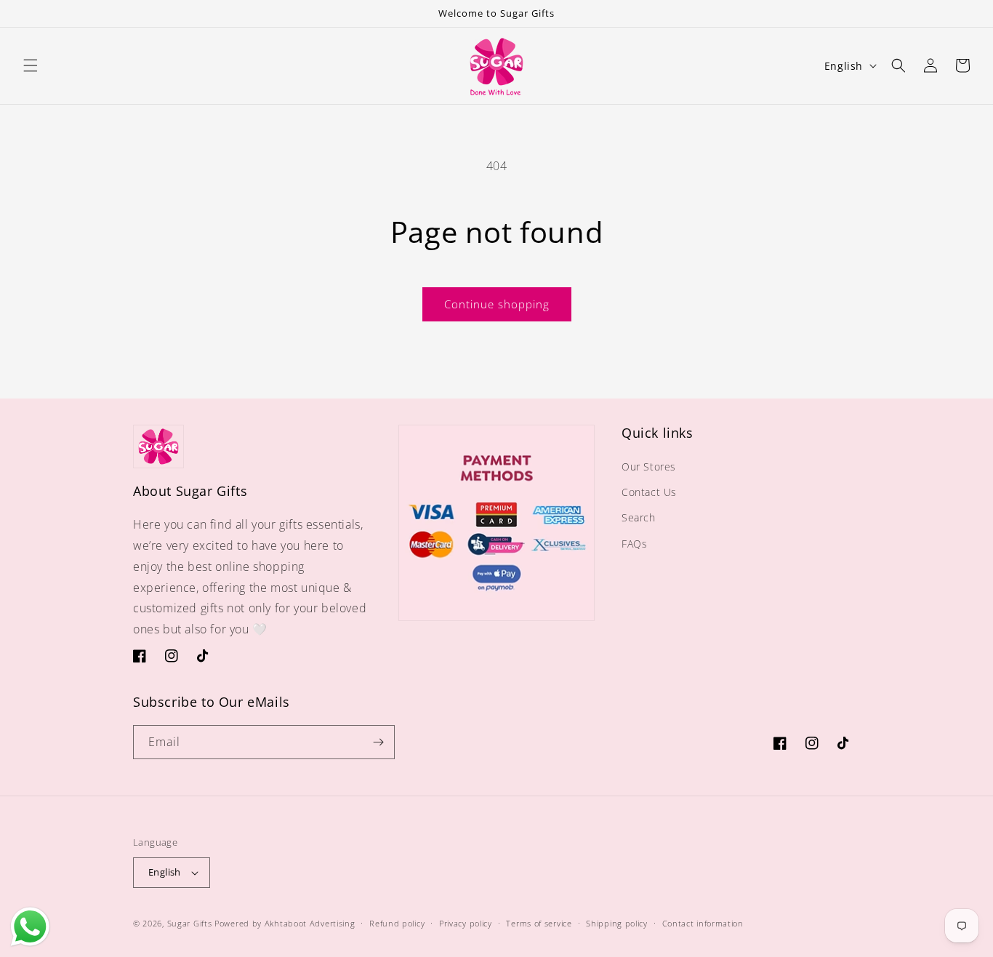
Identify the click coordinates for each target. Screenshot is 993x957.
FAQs (634, 543)
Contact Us (649, 492)
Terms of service (538, 923)
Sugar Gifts (189, 923)
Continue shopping (497, 304)
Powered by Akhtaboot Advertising (284, 923)
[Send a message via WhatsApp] (30, 927)
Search (639, 517)
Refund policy (397, 923)
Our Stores (649, 466)
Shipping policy (617, 923)
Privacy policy (465, 923)
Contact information (703, 923)
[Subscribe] (378, 742)
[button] (31, 65)
